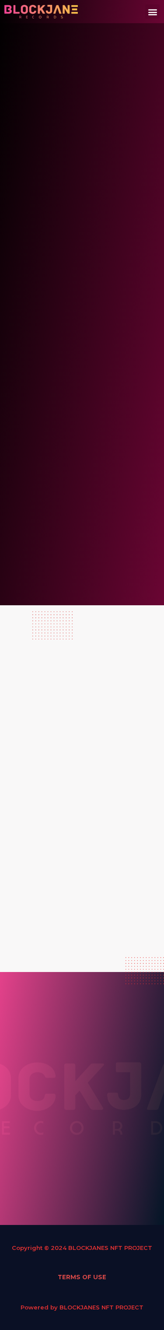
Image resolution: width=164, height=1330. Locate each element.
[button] (152, 11)
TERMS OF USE (82, 1277)
